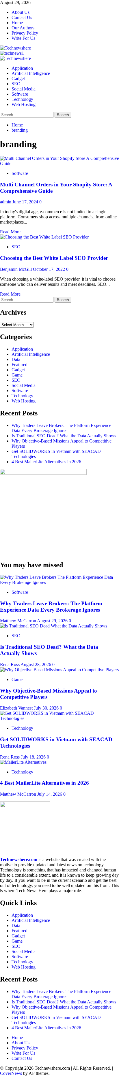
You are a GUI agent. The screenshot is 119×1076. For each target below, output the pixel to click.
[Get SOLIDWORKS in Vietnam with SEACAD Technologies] (59, 718)
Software (20, 94)
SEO (16, 83)
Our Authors (23, 27)
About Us (20, 12)
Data (16, 359)
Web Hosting (24, 104)
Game (17, 374)
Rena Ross (10, 664)
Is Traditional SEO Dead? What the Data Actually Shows (64, 435)
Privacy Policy (25, 33)
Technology (22, 99)
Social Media (24, 88)
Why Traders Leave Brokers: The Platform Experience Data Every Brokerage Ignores (61, 428)
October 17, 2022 (49, 269)
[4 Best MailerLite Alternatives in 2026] (23, 762)
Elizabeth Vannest (17, 708)
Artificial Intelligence (31, 73)
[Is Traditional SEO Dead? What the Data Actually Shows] (53, 625)
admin (6, 201)
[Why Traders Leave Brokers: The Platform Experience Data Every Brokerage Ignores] (59, 582)
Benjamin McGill (16, 269)
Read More (10, 231)
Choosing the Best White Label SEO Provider (54, 258)
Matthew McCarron (18, 620)
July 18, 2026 (34, 756)
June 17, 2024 (25, 201)
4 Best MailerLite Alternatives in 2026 (46, 461)
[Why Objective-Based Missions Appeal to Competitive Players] (59, 669)
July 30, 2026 (47, 708)
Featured (19, 364)
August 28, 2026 (36, 664)
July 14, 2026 (50, 794)
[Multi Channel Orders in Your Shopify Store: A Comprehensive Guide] (59, 163)
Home (17, 22)
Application (22, 68)
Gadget (18, 78)
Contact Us (22, 17)
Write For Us (23, 38)
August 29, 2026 (53, 620)
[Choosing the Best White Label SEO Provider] (44, 237)
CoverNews (11, 1073)
